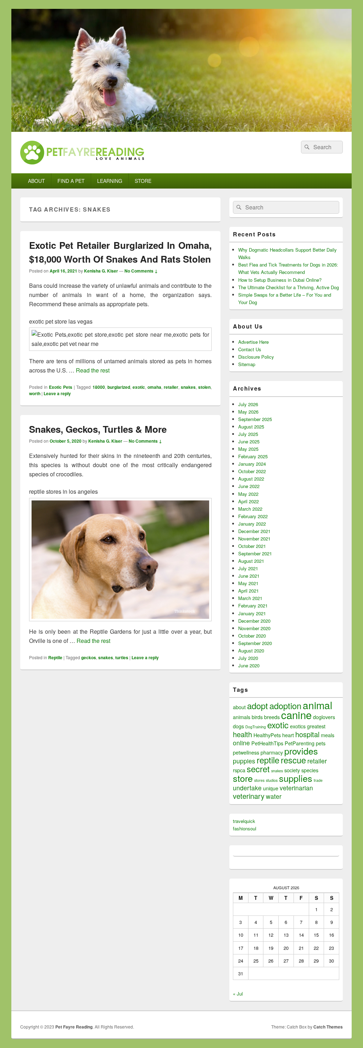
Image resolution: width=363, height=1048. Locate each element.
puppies (244, 760)
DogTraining (255, 726)
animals (241, 717)
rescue (293, 760)
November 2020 (254, 628)
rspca (239, 770)
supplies (295, 778)
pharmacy (272, 752)
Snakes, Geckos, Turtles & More (98, 429)
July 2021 (248, 568)
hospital (307, 734)
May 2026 (248, 411)
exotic (139, 387)
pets (320, 743)
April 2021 (248, 590)
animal (317, 705)
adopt (257, 706)
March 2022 (250, 508)
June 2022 (248, 486)
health (242, 734)
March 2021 (250, 598)
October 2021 (252, 546)
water (273, 796)
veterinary (248, 796)
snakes (188, 387)
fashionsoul (244, 828)
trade (318, 780)
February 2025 (253, 456)
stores (259, 780)
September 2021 (255, 553)
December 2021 (254, 531)
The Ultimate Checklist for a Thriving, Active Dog (288, 287)
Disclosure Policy (256, 356)
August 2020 (251, 650)
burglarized (118, 387)
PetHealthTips (267, 743)
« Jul (238, 993)
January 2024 (252, 463)
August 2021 (251, 560)
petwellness (246, 752)
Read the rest (93, 370)
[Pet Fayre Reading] (181, 129)
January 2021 (252, 613)
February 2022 (253, 516)
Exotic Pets (60, 387)
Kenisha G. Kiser (101, 271)
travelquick (244, 821)
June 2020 (248, 665)
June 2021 (248, 575)
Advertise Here (253, 341)
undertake (247, 787)
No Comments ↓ (141, 271)
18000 (99, 387)
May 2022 (248, 494)
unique (270, 788)
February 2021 (253, 605)
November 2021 (254, 538)
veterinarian (296, 787)
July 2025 (248, 434)
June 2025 (248, 441)
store (243, 778)
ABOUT (36, 180)
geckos (88, 657)
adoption (285, 706)
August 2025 (251, 426)
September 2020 (255, 643)
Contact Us (249, 349)
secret (258, 769)
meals (327, 735)
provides (301, 750)
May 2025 (248, 448)
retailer (171, 387)
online (241, 742)
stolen (204, 387)
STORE (143, 180)
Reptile (55, 657)
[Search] (306, 147)
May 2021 (248, 583)
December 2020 (254, 620)
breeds (272, 717)
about (239, 707)
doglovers (324, 717)
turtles (121, 657)
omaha (154, 387)
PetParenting (299, 743)
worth (34, 393)
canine (296, 714)
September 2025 (255, 419)
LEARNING (109, 180)
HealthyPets (267, 735)
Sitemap (246, 364)
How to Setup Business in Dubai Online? (280, 279)
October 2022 (252, 471)
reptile (268, 760)
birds (257, 717)
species (309, 770)
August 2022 (251, 478)
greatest (316, 726)
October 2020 (252, 635)
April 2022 (248, 501)
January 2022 (252, 523)
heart (288, 735)
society (292, 770)
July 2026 (248, 404)
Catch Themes (328, 1027)
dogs (238, 726)
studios (272, 780)
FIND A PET (71, 180)
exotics (298, 726)
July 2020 (248, 658)
